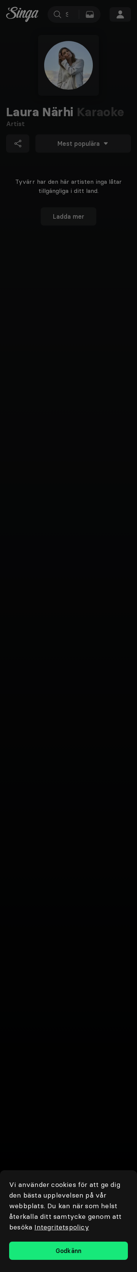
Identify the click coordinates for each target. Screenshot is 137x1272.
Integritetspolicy (61, 1227)
